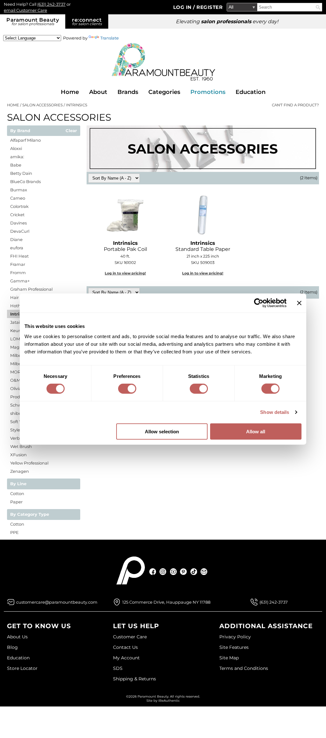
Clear (71, 131)
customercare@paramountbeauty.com (56, 602)
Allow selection (162, 431)
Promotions (207, 92)
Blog (12, 647)
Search (318, 7)
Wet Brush (21, 446)
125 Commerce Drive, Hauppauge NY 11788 (166, 602)
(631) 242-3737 (51, 4)
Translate (109, 37)
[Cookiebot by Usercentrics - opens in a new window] (259, 303)
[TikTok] (194, 572)
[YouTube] (173, 572)
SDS (118, 668)
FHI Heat (19, 256)
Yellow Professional (29, 462)
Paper (16, 501)
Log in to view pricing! (125, 273)
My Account (126, 658)
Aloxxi (16, 148)
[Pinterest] (184, 572)
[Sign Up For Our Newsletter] (204, 572)
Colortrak (19, 206)
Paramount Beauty (32, 21)
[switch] (127, 389)
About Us (17, 637)
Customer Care (130, 637)
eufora (16, 247)
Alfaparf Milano (25, 140)
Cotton (17, 493)
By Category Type (29, 514)
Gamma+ (20, 280)
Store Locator (22, 668)
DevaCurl (19, 231)
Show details (274, 412)
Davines (18, 222)
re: (87, 21)
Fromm (18, 272)
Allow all (255, 431)
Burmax (18, 189)
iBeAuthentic (169, 701)
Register (209, 7)
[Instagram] (163, 572)
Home (70, 92)
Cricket (17, 214)
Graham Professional (31, 289)
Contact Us (125, 647)
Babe (15, 164)
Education (251, 92)
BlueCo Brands (25, 181)
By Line (18, 484)
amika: (17, 156)
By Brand (20, 131)
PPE (14, 532)
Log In (183, 7)
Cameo (17, 198)
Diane (16, 239)
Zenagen (19, 471)
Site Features (234, 647)
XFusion (18, 454)
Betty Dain (21, 173)
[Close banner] (299, 303)
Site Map (229, 658)
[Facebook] (153, 572)
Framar (17, 264)
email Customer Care (25, 10)
